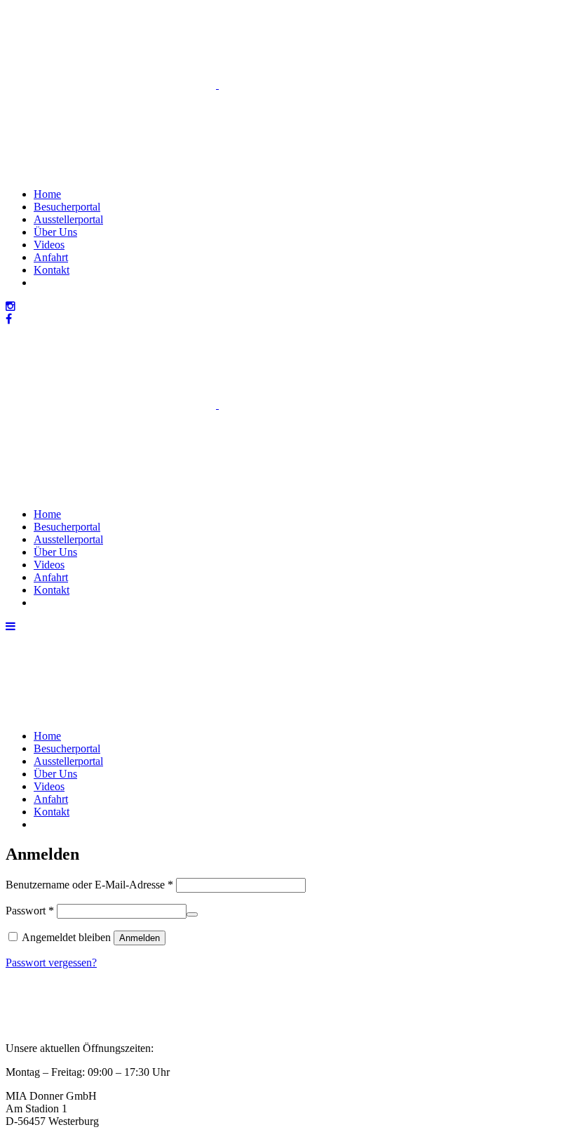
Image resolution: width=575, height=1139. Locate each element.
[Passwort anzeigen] (192, 914)
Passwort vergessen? (51, 962)
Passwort (30, 911)
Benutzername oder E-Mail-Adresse (89, 885)
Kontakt (23, 1024)
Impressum (30, 1012)
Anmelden (139, 938)
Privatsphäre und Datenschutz (71, 986)
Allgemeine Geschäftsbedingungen (83, 999)
